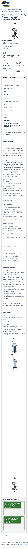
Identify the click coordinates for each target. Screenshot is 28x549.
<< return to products (6, 535)
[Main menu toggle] (25, 4)
